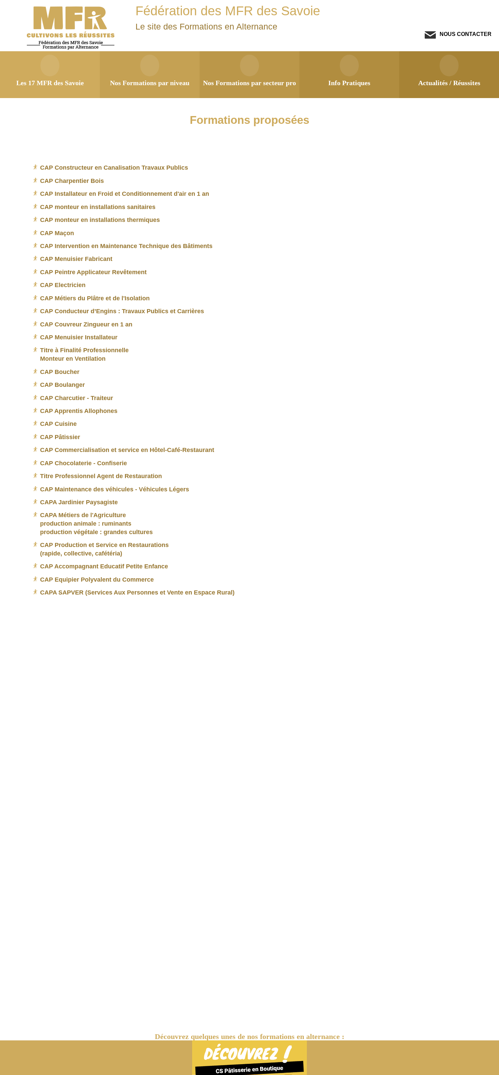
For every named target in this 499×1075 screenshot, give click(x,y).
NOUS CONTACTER (465, 34)
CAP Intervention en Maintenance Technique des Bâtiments (126, 245)
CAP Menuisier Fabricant (76, 258)
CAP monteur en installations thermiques (100, 219)
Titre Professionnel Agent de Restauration (101, 475)
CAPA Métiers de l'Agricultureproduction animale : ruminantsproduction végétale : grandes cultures (96, 523)
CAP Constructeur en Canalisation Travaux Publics (114, 167)
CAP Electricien (63, 284)
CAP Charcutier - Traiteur (76, 397)
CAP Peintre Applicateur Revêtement (93, 272)
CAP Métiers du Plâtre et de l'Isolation (95, 298)
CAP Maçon (57, 233)
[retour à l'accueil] (71, 48)
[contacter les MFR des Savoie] (430, 37)
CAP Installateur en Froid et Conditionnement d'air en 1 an (124, 193)
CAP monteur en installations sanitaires (97, 206)
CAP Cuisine (58, 423)
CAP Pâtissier (60, 436)
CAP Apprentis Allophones (78, 410)
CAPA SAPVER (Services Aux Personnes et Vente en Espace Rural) (137, 592)
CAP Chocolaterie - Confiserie (83, 463)
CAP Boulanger (62, 384)
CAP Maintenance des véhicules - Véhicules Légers (114, 489)
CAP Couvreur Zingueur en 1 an (86, 324)
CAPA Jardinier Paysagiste (79, 502)
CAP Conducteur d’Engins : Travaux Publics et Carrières (122, 311)
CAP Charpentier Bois (72, 180)
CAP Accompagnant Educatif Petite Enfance (104, 566)
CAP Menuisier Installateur (78, 337)
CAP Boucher (59, 371)
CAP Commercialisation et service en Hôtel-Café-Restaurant (127, 449)
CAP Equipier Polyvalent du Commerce (97, 579)
